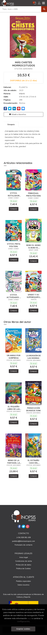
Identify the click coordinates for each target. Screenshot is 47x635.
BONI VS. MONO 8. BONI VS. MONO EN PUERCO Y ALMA (33, 246)
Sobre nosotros (23, 585)
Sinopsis (11, 124)
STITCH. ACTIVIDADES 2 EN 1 (14, 296)
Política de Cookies (23, 568)
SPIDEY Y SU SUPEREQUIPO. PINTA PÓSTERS (33, 296)
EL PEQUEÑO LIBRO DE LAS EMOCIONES (13, 407)
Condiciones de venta (23, 561)
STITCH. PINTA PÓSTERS (13, 245)
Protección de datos (23, 565)
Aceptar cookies (23, 629)
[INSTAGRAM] (27, 526)
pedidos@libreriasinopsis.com (23, 541)
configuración (23, 621)
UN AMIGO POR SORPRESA (13, 356)
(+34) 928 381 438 (23, 537)
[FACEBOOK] (19, 526)
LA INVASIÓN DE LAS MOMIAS (33, 356)
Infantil (22, 93)
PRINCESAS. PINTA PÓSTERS (33, 194)
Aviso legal (23, 557)
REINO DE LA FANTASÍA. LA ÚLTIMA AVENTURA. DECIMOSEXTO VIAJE (13, 461)
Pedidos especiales (23, 581)
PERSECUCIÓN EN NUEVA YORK (33, 409)
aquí (29, 618)
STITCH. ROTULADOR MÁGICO (13, 194)
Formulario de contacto (23, 545)
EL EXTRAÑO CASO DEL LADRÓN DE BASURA (33, 461)
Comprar (13, 209)
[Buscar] (44, 9)
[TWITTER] (23, 526)
